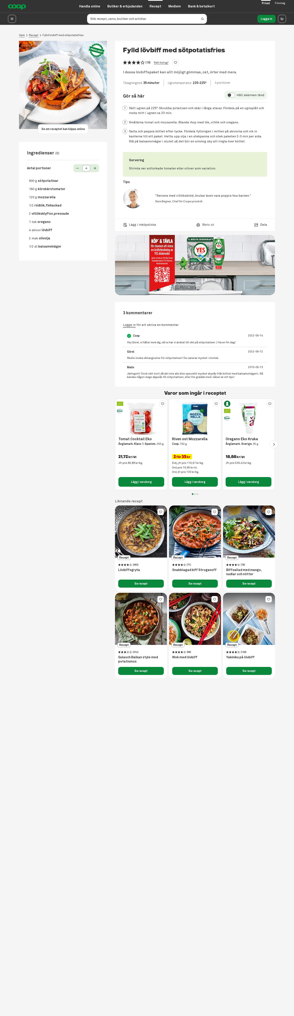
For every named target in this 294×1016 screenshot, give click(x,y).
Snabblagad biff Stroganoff (194, 570)
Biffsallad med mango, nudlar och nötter (243, 572)
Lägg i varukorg (141, 482)
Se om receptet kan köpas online (63, 129)
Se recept (141, 583)
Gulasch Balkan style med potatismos (138, 659)
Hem (22, 35)
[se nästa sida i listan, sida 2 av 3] (274, 444)
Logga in (266, 19)
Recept (33, 35)
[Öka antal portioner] (95, 168)
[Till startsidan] (17, 6)
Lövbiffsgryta (129, 570)
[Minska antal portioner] (77, 168)
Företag (280, 3)
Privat (266, 3)
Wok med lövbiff (184, 657)
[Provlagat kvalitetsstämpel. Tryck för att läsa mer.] (97, 50)
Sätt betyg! (161, 62)
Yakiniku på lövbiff (240, 657)
